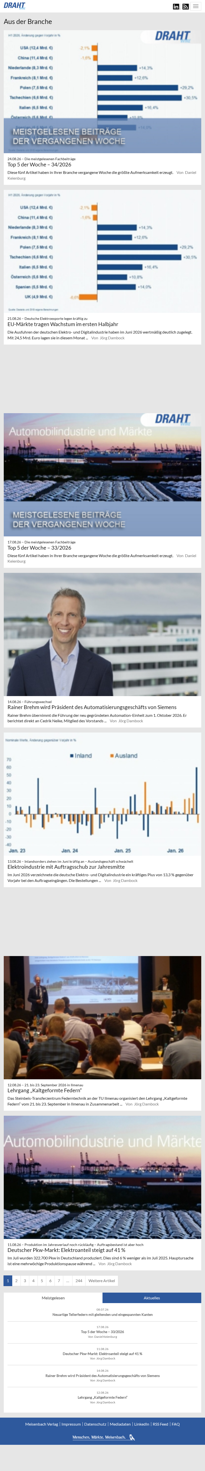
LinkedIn (141, 1424)
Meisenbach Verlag (41, 1424)
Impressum (71, 1424)
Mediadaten (120, 1424)
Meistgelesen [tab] (53, 1297)
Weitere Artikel (101, 1280)
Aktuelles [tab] (152, 1297)
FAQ (176, 1424)
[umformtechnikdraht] (15, 5)
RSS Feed (160, 1424)
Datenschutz (95, 1424)
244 (79, 1280)
